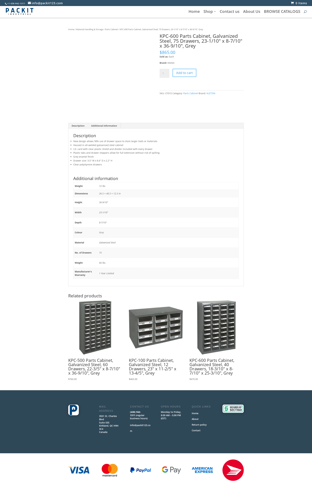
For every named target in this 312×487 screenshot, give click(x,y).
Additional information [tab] (104, 125)
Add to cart (184, 73)
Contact (196, 430)
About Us (251, 12)
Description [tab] (78, 125)
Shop (208, 12)
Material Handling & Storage (89, 29)
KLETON (211, 93)
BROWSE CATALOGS (282, 12)
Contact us (230, 12)
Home (194, 12)
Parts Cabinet (111, 29)
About (195, 419)
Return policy (199, 424)
